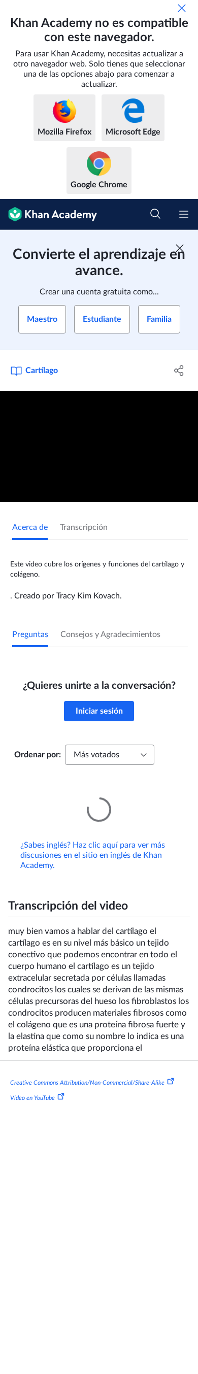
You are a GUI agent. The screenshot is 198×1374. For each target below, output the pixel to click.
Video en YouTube (32, 1083)
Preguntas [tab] (30, 634)
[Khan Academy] (48, 214)
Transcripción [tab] (84, 527)
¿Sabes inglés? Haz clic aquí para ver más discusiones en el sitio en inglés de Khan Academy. (92, 841)
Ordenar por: (37, 755)
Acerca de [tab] (30, 527)
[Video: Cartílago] (99, 446)
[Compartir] (179, 370)
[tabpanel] (99, 570)
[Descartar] (182, 8)
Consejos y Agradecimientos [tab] (110, 634)
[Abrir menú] (184, 214)
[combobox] (109, 755)
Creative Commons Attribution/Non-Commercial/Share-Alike (87, 1068)
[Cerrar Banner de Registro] (180, 248)
